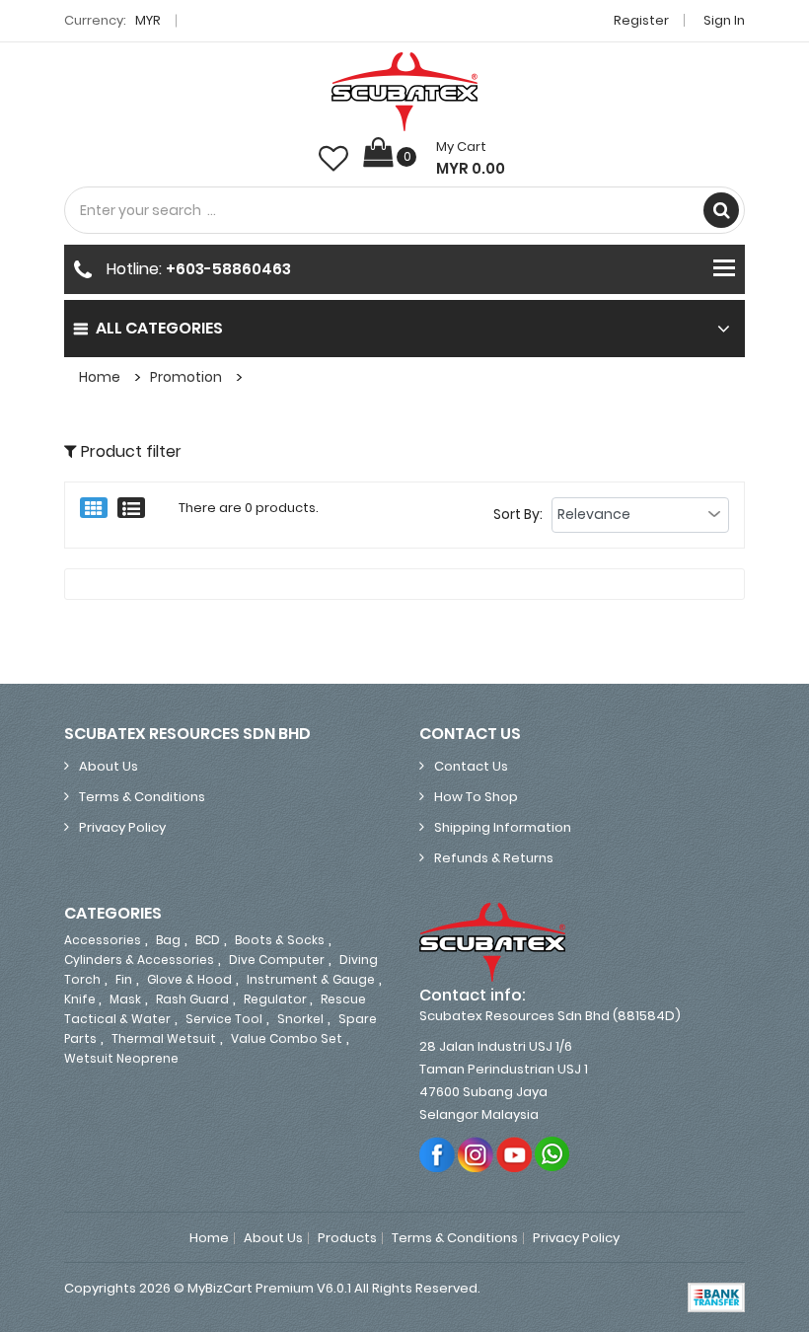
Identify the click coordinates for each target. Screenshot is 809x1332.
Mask (125, 999)
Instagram (476, 1154)
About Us (108, 766)
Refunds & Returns (493, 858)
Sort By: (518, 514)
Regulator (277, 999)
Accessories (102, 939)
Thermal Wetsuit (163, 1038)
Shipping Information (502, 827)
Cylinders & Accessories (139, 959)
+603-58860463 (228, 269)
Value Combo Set (286, 1038)
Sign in (724, 20)
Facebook (437, 1154)
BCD (207, 939)
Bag (168, 939)
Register (641, 20)
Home (99, 377)
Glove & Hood (189, 979)
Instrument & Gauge (311, 979)
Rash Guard (192, 999)
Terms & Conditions (142, 796)
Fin (123, 979)
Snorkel (300, 1018)
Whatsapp (553, 1154)
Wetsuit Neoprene (121, 1058)
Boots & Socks (280, 939)
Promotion (186, 377)
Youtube (514, 1154)
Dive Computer (277, 959)
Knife (81, 999)
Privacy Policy (122, 827)
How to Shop (476, 796)
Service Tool (223, 1018)
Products (347, 1238)
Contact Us (471, 766)
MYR (149, 20)
